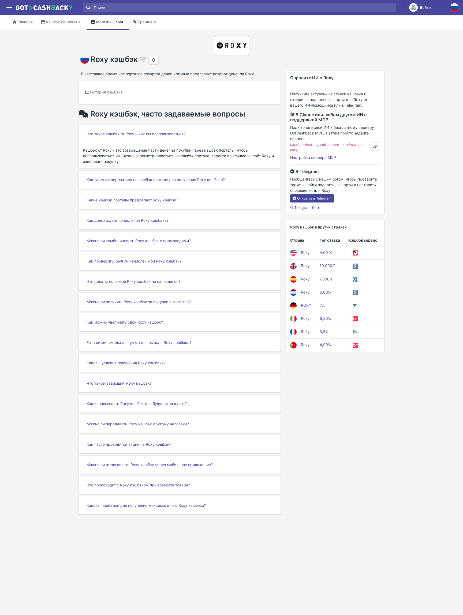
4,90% (325, 344)
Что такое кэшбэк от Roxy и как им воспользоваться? (136, 134)
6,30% (325, 318)
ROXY (306, 305)
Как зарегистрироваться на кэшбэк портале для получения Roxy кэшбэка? (156, 179)
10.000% (327, 265)
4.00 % (326, 252)
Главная (25, 22)
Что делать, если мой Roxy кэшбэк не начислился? (133, 281)
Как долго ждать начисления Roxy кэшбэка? (128, 220)
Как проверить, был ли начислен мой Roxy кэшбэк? (134, 261)
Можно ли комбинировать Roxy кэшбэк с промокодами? (139, 240)
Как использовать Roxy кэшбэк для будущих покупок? (137, 403)
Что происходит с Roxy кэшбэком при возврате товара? (138, 485)
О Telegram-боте (305, 207)
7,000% (326, 279)
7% (322, 305)
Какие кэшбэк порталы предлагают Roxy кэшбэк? (132, 200)
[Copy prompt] (375, 146)
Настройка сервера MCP (313, 157)
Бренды (147, 22)
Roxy (305, 252)
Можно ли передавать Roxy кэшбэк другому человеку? (138, 424)
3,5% (324, 331)
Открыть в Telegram (314, 198)
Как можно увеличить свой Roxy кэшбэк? (125, 322)
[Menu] (9, 7)
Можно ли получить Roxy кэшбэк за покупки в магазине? (139, 301)
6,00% (325, 292)
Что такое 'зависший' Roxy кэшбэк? (119, 383)
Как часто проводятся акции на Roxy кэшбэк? (129, 444)
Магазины (109, 22)
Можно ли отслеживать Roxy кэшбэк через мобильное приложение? (150, 464)
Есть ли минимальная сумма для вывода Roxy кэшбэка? (139, 342)
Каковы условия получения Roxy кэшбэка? (126, 363)
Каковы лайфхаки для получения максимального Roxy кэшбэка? (146, 505)
